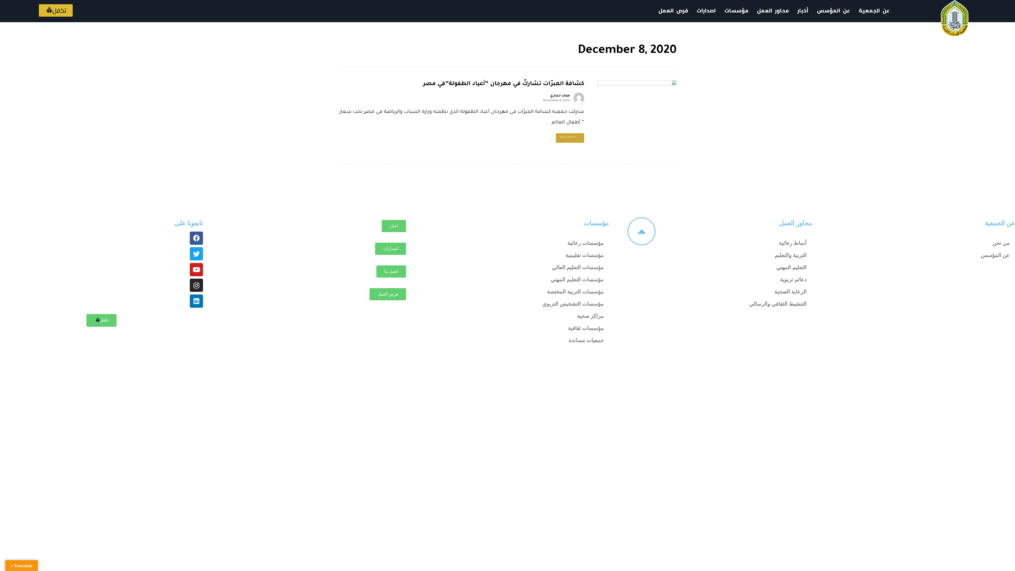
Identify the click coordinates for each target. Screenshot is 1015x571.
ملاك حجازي (560, 96)
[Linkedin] (196, 301)
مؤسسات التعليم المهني (577, 279)
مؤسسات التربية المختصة (575, 291)
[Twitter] (196, 253)
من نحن (1001, 243)
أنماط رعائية (793, 243)
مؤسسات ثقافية (586, 328)
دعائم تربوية (793, 279)
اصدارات (706, 10)
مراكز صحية (590, 316)
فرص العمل (673, 10)
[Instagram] (196, 285)
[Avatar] (579, 98)
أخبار (802, 10)
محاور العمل (795, 223)
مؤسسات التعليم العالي (578, 267)
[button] (56, 10)
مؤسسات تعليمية (585, 255)
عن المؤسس (833, 10)
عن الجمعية (874, 10)
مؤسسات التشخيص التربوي (573, 304)
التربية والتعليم (791, 255)
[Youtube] (196, 269)
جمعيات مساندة (586, 340)
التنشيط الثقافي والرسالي (778, 304)
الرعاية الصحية (790, 291)
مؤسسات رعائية (586, 243)
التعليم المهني (791, 267)
